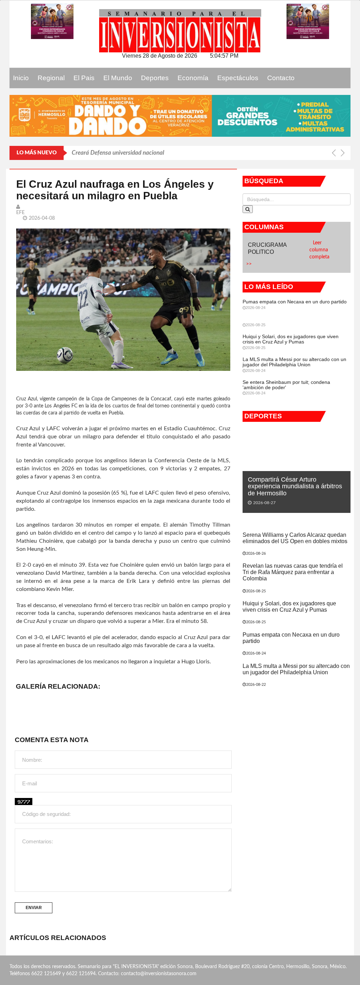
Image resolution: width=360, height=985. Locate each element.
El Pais (84, 78)
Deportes (155, 78)
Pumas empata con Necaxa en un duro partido (295, 301)
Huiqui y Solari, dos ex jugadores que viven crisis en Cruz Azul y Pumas (291, 339)
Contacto (281, 78)
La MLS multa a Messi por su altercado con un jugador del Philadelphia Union (294, 361)
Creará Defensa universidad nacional (118, 153)
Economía (193, 78)
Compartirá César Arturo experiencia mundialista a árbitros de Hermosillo (295, 486)
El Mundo (117, 78)
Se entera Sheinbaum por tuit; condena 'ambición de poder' (286, 384)
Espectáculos (237, 78)
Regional (51, 78)
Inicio (21, 78)
